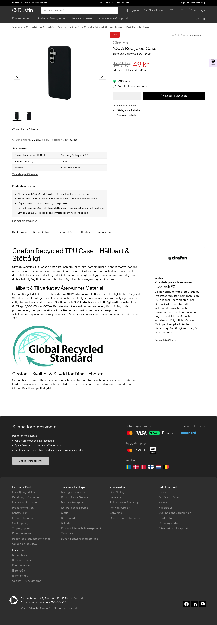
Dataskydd (68, 518)
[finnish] (151, 467)
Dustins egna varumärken (175, 512)
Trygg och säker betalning (192, 3)
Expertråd (18, 570)
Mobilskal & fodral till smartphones (103, 27)
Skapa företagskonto (31, 460)
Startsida (17, 27)
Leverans (116, 497)
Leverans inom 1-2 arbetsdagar (114, 3)
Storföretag (166, 518)
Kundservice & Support (113, 18)
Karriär (163, 502)
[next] (102, 76)
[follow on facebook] (186, 604)
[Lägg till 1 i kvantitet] (137, 96)
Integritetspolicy (22, 518)
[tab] (21, 232)
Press (162, 492)
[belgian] (166, 467)
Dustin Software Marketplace (79, 538)
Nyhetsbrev (19, 555)
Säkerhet (67, 523)
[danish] (143, 467)
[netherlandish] (158, 467)
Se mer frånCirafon (165, 340)
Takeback (67, 533)
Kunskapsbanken (82, 18)
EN (203, 19)
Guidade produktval (25, 543)
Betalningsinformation (26, 497)
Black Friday (20, 575)
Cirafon (120, 43)
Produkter (18, 18)
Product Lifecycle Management (81, 528)
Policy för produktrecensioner (31, 538)
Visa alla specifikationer (25, 174)
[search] (114, 10)
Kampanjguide (21, 533)
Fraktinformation (23, 507)
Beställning (117, 492)
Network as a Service (74, 507)
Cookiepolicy (20, 523)
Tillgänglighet (21, 528)
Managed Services (73, 492)
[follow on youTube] (202, 604)
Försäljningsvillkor (23, 492)
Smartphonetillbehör (69, 27)
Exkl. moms (119, 70)
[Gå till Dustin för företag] (23, 10)
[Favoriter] (181, 10)
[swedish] (128, 467)
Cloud (64, 512)
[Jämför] (171, 10)
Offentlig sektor (169, 523)
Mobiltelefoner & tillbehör (40, 27)
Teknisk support (120, 507)
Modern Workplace (73, 502)
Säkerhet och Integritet (173, 528)
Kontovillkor (19, 512)
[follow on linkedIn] (194, 604)
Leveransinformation (25, 502)
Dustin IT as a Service (74, 497)
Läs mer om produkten (24, 220)
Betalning (116, 512)
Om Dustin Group (170, 497)
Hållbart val (166, 507)
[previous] (17, 76)
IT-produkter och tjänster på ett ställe (30, 3)
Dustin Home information (126, 518)
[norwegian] (136, 467)
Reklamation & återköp (124, 502)
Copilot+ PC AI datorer (26, 580)
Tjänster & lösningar (48, 18)
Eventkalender (21, 565)
